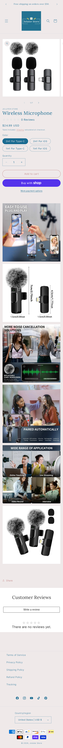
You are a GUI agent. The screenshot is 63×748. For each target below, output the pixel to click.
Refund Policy (14, 677)
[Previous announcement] (6, 4)
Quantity (6, 155)
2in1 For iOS (40, 141)
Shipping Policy (15, 669)
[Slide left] (24, 102)
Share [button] (9, 580)
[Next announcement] (57, 4)
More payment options (31, 191)
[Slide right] (38, 102)
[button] (6, 21)
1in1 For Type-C (15, 148)
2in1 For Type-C (15, 141)
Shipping (20, 130)
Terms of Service (16, 655)
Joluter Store (36, 743)
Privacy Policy (14, 662)
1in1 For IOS (40, 148)
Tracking (11, 684)
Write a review (31, 609)
